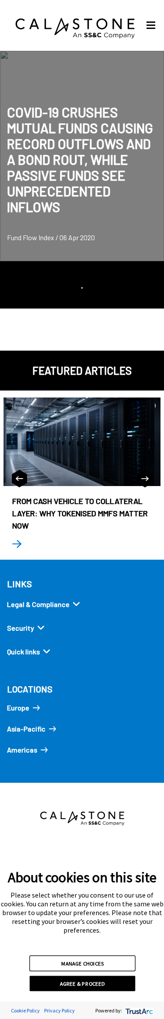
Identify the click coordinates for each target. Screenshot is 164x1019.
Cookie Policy (25, 1010)
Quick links (23, 651)
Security (20, 628)
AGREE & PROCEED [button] (82, 983)
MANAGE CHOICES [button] (82, 962)
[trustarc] (138, 1010)
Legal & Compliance (38, 604)
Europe (18, 707)
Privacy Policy (59, 1010)
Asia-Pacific (26, 728)
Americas (22, 750)
